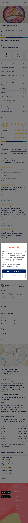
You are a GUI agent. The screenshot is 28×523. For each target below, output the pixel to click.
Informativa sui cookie (13, 266)
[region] (14, 261)
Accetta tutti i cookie (14, 271)
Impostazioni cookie (13, 276)
